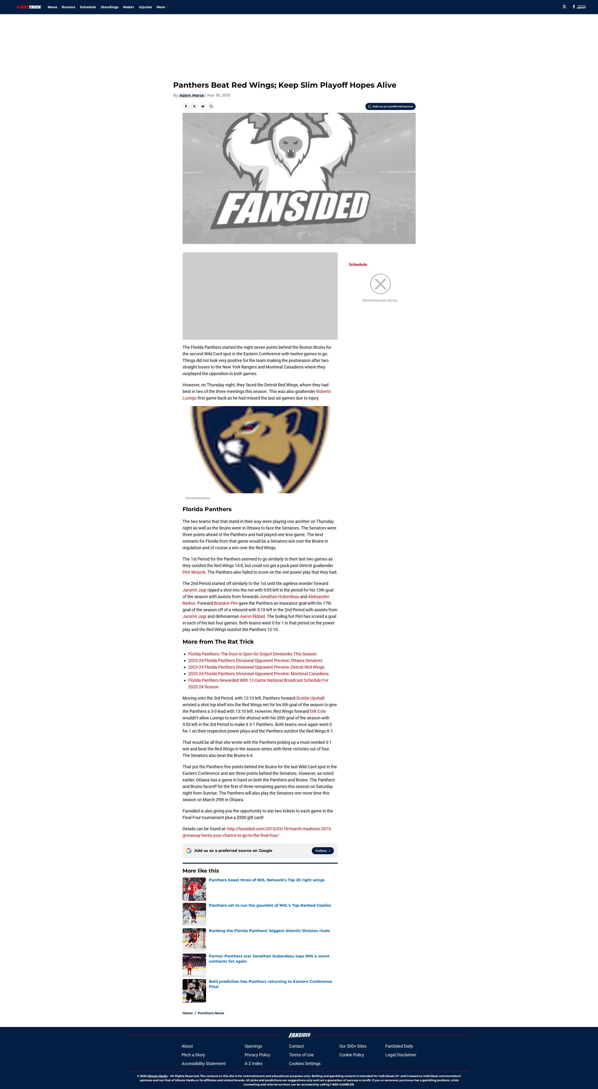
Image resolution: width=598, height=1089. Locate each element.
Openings (253, 1046)
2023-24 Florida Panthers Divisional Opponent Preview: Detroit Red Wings (256, 667)
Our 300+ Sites (353, 1046)
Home (188, 1013)
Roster (128, 7)
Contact (296, 1046)
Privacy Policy (257, 1054)
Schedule (88, 7)
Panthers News (211, 1013)
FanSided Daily (399, 1046)
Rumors (68, 7)
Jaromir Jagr (195, 590)
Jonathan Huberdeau (279, 596)
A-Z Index (253, 1063)
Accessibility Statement (204, 1063)
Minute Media (158, 1076)
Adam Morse (191, 95)
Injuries (145, 7)
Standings (109, 7)
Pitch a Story (193, 1054)
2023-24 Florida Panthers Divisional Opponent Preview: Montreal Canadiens (258, 673)
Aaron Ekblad (252, 616)
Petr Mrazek (194, 572)
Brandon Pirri (226, 603)
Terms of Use (301, 1054)
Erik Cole (318, 711)
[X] (564, 6)
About (187, 1046)
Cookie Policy (351, 1054)
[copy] (211, 106)
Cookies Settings (304, 1063)
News (52, 7)
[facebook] (574, 6)
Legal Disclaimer (400, 1054)
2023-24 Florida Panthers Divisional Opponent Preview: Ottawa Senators (255, 660)
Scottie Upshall (310, 698)
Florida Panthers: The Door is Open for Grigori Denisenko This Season (252, 653)
